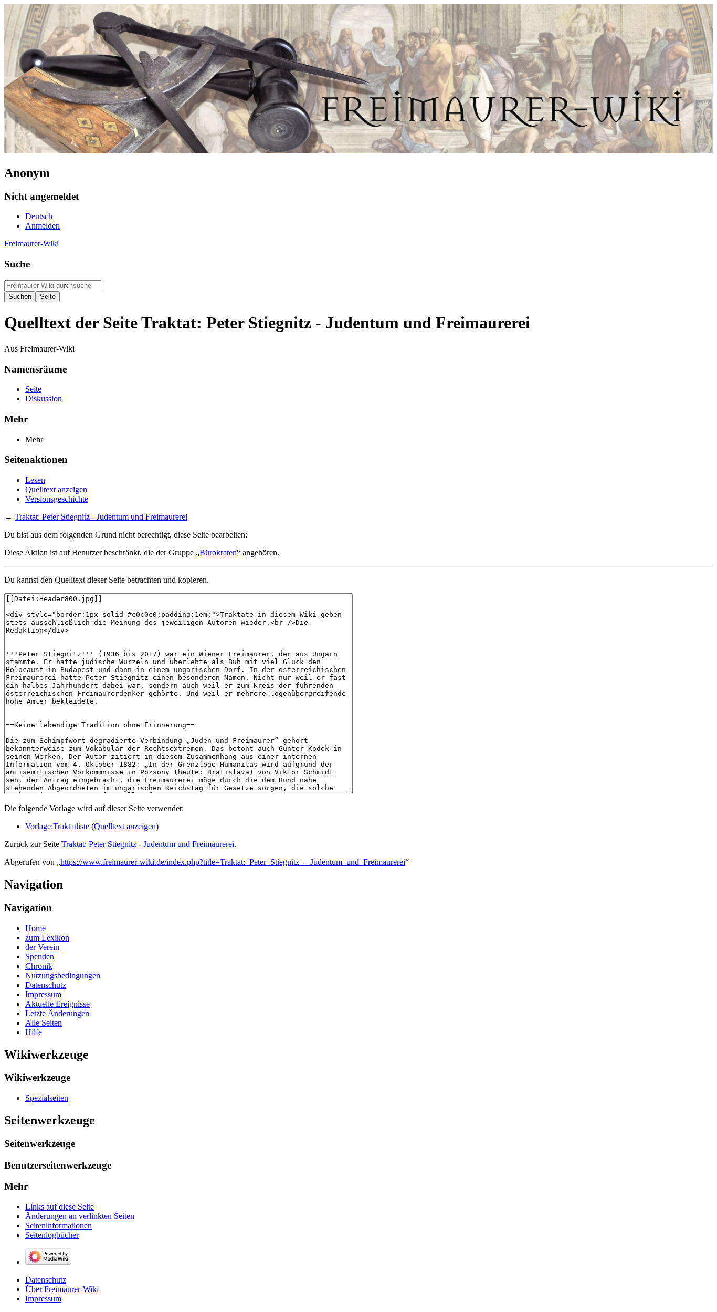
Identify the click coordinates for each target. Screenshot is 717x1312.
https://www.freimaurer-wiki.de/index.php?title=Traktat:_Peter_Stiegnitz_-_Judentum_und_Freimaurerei (232, 862)
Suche (17, 264)
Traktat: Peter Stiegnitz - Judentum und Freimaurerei (101, 516)
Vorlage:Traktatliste (57, 826)
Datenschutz (45, 1279)
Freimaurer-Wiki (31, 243)
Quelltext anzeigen (125, 826)
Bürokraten (218, 552)
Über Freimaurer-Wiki (62, 1289)
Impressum (43, 1298)
